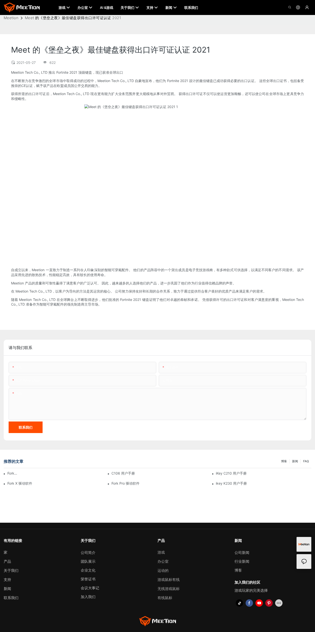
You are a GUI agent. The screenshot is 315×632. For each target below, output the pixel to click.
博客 (284, 461)
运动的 (163, 570)
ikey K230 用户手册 (231, 483)
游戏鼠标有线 (169, 579)
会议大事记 (90, 588)
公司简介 (88, 552)
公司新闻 (242, 552)
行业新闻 (242, 561)
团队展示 (88, 561)
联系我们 (11, 597)
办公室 (163, 561)
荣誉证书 (88, 579)
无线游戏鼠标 (169, 588)
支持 (7, 579)
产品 (7, 561)
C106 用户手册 (123, 473)
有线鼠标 (165, 597)
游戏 (161, 552)
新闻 (295, 461)
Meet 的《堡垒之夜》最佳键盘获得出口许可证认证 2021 (73, 17)
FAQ (306, 461)
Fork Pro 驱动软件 (125, 483)
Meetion (11, 17)
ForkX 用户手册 (12, 473)
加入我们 (88, 596)
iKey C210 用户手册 (231, 473)
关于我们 (11, 570)
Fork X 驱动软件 (19, 483)
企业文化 (88, 570)
